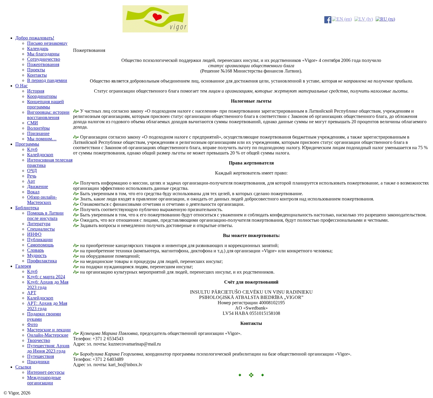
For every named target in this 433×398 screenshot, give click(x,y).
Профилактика (42, 260)
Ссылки (23, 366)
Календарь (37, 48)
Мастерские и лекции (49, 329)
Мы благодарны (43, 53)
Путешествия (40, 356)
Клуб (32, 149)
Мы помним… (42, 138)
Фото (32, 324)
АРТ (31, 292)
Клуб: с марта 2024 (46, 276)
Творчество (38, 340)
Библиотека (27, 207)
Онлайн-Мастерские (47, 335)
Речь (31, 175)
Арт (31, 181)
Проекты (36, 69)
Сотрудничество (43, 59)
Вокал (33, 191)
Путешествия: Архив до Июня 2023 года (48, 348)
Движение (37, 186)
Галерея (23, 266)
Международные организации (44, 380)
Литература (38, 223)
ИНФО (34, 234)
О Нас (21, 85)
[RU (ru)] (385, 18)
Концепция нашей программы (45, 104)
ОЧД (32, 170)
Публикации (40, 239)
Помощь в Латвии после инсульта (45, 215)
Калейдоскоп (40, 154)
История (35, 90)
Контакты (37, 75)
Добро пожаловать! (34, 37)
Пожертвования (43, 64)
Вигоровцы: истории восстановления (48, 115)
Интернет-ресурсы (46, 372)
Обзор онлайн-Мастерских (42, 200)
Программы (27, 144)
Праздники (38, 361)
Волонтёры (38, 128)
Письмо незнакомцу (47, 43)
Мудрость (37, 255)
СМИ (32, 122)
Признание (38, 133)
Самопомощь (40, 244)
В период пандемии (47, 80)
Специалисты (41, 228)
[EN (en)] (342, 18)
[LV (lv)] (363, 18)
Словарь (35, 250)
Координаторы (42, 96)
